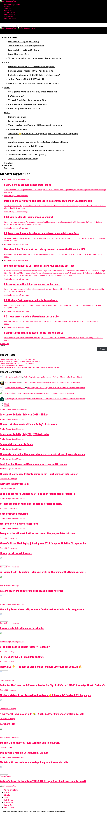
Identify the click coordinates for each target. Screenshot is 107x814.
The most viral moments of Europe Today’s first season (20, 361)
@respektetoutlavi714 (13, 377)
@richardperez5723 (12, 382)
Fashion (7, 7)
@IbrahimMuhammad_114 (15, 388)
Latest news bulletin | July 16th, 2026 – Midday (17, 359)
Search (2, 346)
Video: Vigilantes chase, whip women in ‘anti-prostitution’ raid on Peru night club (53, 377)
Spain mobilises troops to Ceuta (12, 365)
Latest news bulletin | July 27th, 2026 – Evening (17, 363)
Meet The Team (10, 19)
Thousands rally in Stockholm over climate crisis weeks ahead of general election (29, 367)
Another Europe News (12, 5)
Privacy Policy (9, 15)
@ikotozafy (9, 393)
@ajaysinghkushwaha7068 (15, 399)
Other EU (7, 9)
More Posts (4, 344)
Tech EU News (9, 13)
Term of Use (8, 17)
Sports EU (7, 11)
